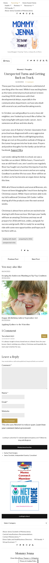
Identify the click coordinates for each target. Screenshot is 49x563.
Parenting (14, 3)
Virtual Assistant (9, 542)
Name (5, 393)
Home (5, 3)
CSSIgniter (35, 558)
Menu (7, 61)
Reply (44, 336)
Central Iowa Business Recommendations (17, 534)
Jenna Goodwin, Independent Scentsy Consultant (20, 455)
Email (5, 402)
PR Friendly (9, 8)
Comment (7, 365)
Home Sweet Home (29, 3)
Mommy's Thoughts (24, 69)
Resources (28, 5)
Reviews (17, 5)
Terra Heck (6, 336)
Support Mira (17, 150)
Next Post (36, 259)
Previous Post (13, 259)
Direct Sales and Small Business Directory (17, 539)
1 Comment (29, 82)
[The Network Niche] (24, 496)
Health (7, 5)
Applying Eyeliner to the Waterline (16, 324)
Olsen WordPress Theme (19, 558)
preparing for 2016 (25, 239)
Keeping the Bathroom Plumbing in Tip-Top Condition (24, 275)
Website (5, 411)
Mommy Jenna (24, 553)
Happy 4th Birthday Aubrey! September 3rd (19, 318)
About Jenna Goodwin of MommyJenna (19, 11)
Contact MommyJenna (11, 537)
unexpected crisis (9, 243)
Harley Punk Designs (11, 453)
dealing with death (9, 239)
